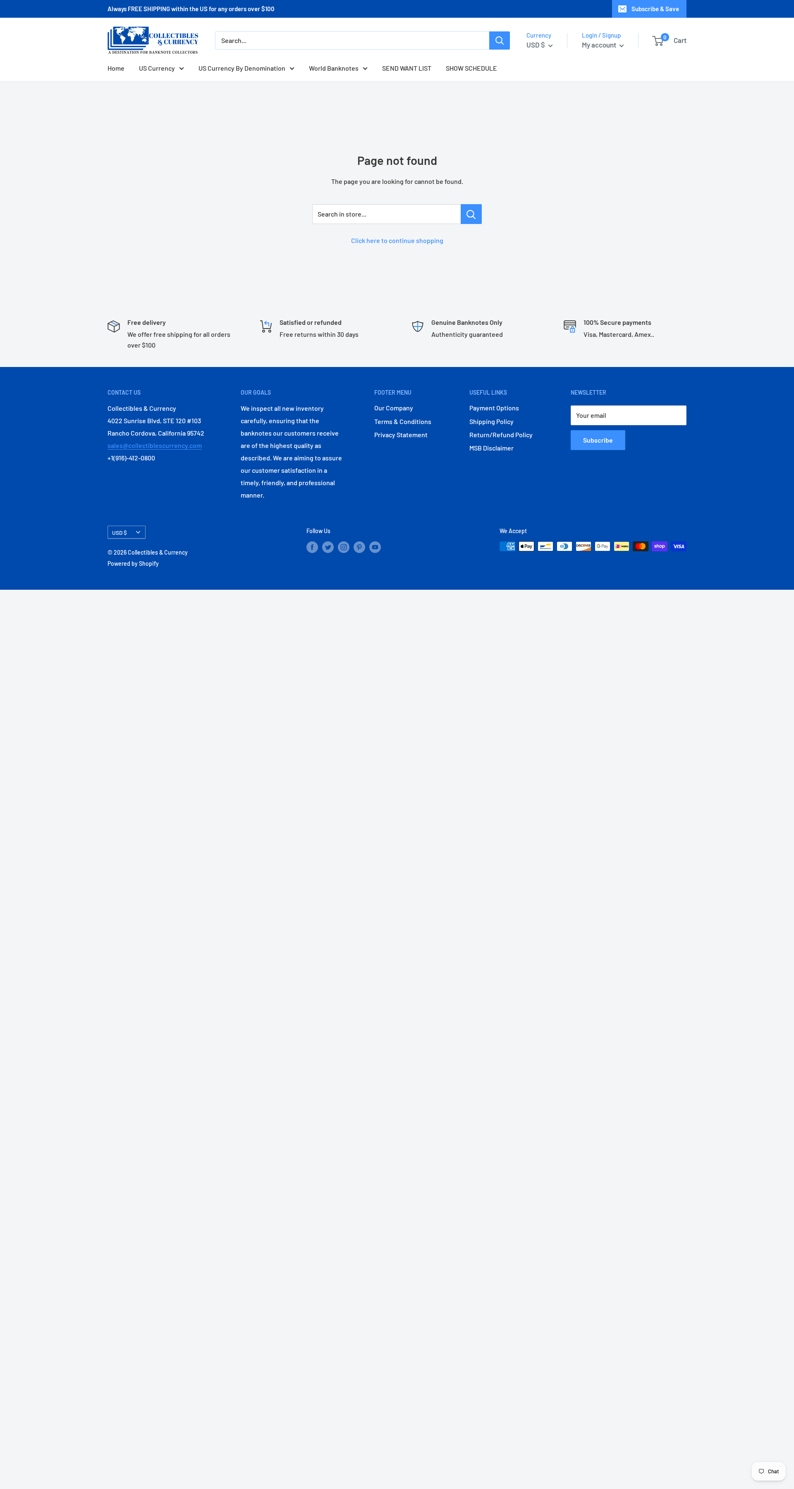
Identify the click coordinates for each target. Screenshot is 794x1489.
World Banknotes (334, 68)
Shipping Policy (491, 421)
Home (116, 68)
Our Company (393, 408)
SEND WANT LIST (406, 68)
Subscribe (598, 440)
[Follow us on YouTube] (375, 547)
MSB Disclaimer (491, 448)
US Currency (157, 68)
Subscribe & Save (655, 8)
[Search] (499, 40)
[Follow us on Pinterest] (359, 547)
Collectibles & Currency (158, 552)
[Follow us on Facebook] (312, 547)
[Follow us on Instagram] (343, 547)
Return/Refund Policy (501, 434)
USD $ (119, 532)
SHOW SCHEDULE (471, 68)
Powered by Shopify (133, 563)
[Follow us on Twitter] (328, 547)
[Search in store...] (471, 214)
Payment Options (494, 408)
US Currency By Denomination (241, 68)
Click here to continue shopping (397, 240)
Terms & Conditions (402, 421)
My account (599, 45)
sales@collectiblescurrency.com (155, 445)
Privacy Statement (401, 434)
